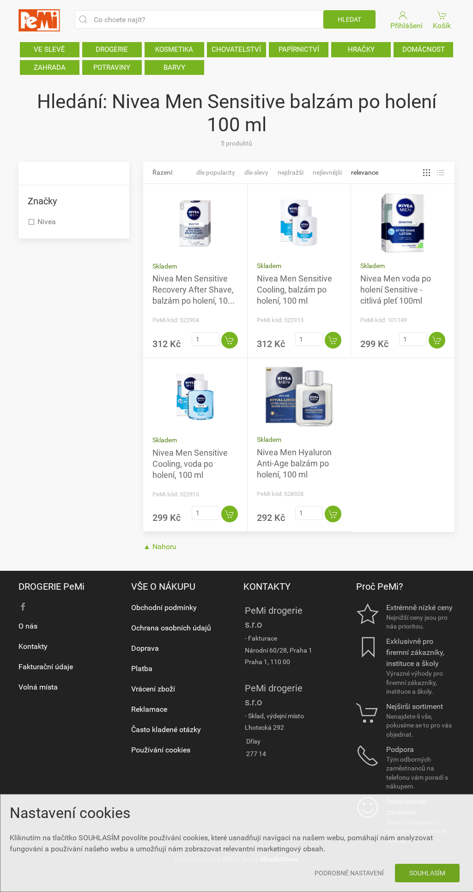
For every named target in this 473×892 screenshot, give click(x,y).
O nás (27, 626)
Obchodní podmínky (164, 607)
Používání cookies (160, 749)
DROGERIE (112, 49)
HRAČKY (361, 49)
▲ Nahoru (159, 546)
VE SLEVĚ (49, 49)
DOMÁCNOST (423, 49)
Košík (442, 25)
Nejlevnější (327, 172)
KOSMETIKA (174, 49)
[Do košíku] (229, 340)
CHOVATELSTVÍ (236, 49)
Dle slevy (256, 172)
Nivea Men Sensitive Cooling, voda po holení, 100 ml (190, 464)
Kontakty (33, 646)
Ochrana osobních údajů (171, 627)
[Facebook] (23, 606)
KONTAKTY (267, 586)
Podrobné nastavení (349, 873)
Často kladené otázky (166, 729)
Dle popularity (215, 172)
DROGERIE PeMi (51, 586)
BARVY (174, 67)
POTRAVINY (111, 67)
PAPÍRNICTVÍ (299, 49)
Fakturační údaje (45, 666)
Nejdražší (290, 172)
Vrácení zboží (153, 688)
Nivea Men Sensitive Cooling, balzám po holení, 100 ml (294, 289)
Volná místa (38, 687)
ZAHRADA (50, 67)
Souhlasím (427, 873)
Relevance (364, 172)
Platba (141, 668)
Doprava (145, 648)
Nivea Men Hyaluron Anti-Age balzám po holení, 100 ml (294, 463)
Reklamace (149, 709)
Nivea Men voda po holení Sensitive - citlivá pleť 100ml (395, 289)
